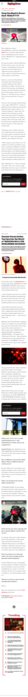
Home (2, 8)
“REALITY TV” (9, 191)
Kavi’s (3, 52)
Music (6, 8)
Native (11, 597)
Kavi (10, 227)
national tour (19, 281)
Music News (12, 8)
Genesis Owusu (13, 595)
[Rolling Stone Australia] (14, 4)
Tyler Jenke (6, 25)
